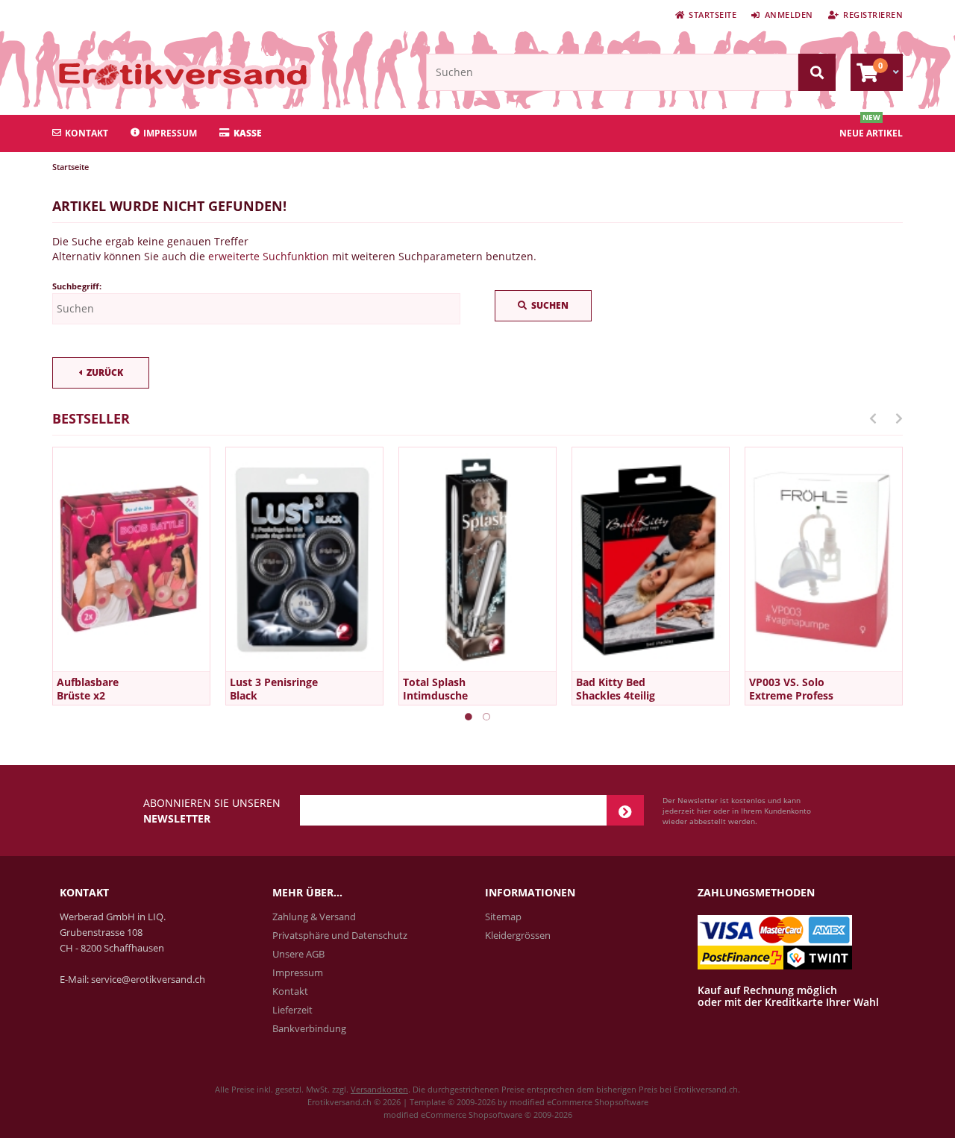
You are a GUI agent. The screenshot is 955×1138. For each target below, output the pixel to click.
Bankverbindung (309, 1028)
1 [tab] (468, 716)
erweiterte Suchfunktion (268, 256)
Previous (873, 418)
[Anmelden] (625, 810)
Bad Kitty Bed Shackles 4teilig (615, 688)
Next (899, 418)
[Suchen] (817, 72)
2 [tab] (486, 716)
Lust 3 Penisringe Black (274, 688)
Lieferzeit (292, 1009)
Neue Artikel (871, 133)
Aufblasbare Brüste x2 (88, 688)
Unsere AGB (298, 954)
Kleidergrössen (518, 935)
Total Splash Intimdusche (435, 688)
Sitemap (503, 916)
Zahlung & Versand (314, 916)
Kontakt (86, 133)
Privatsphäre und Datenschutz (339, 935)
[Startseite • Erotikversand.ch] (151, 74)
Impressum (170, 133)
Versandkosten (379, 1089)
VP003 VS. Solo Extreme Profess (791, 688)
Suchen (543, 306)
